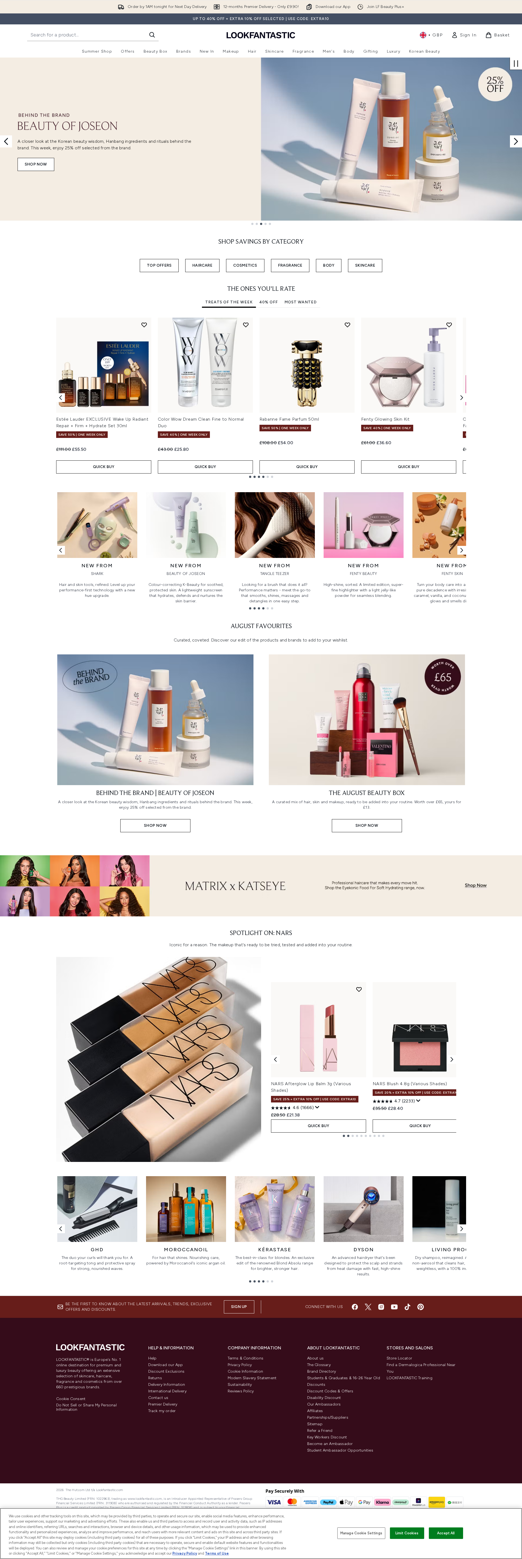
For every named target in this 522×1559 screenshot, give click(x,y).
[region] (261, 1533)
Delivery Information (166, 1384)
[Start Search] (152, 35)
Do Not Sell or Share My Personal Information (86, 1407)
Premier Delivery (163, 1404)
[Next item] (461, 397)
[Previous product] (275, 1059)
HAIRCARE (202, 265)
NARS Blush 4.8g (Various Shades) (410, 1083)
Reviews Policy (241, 1391)
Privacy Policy (240, 1365)
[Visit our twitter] (368, 1306)
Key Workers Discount (327, 1437)
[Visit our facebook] (354, 1306)
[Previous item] (60, 397)
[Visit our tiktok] (407, 1306)
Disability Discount (324, 1397)
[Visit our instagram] (381, 1306)
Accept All (446, 1533)
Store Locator (399, 1358)
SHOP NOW (36, 164)
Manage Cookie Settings (361, 1533)
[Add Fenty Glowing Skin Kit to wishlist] (449, 324)
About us (315, 1358)
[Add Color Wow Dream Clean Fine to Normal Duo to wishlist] (245, 324)
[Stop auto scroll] (516, 64)
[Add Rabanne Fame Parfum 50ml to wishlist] (347, 324)
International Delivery (167, 1391)
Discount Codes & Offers (330, 1391)
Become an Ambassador (330, 1443)
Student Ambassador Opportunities (340, 1450)
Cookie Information (245, 1371)
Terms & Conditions (246, 1358)
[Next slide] (516, 141)
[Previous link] (60, 550)
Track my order (162, 1411)
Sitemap (315, 1424)
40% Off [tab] (268, 302)
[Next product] (451, 1059)
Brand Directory (321, 1371)
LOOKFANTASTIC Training (409, 1378)
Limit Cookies (407, 1533)
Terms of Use (217, 1553)
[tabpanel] (261, 398)
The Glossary (319, 1365)
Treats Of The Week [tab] (229, 302)
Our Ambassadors (324, 1404)
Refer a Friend (320, 1430)
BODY (328, 265)
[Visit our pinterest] (420, 1306)
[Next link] (461, 550)
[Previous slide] (6, 141)
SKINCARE (365, 265)
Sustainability (240, 1384)
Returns (155, 1378)
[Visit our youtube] (394, 1306)
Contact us (158, 1397)
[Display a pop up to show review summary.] (317, 1107)
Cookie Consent (71, 1399)
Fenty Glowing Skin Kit (385, 419)
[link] (464, 35)
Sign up (239, 1306)
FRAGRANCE (290, 265)
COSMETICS (245, 265)
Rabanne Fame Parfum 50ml (289, 419)
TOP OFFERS (159, 265)
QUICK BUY (104, 466)
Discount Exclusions (166, 1371)
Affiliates (315, 1411)
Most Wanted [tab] (300, 302)
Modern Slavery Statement (252, 1378)
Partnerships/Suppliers (327, 1417)
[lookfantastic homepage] (261, 35)
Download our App (165, 1365)
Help (152, 1358)
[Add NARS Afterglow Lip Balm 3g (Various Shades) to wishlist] (359, 989)
